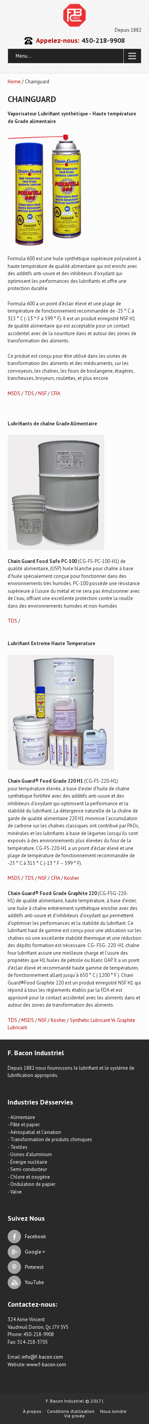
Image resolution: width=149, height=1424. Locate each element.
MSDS (14, 393)
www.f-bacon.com (46, 1364)
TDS (29, 393)
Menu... (24, 56)
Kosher (71, 878)
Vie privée (74, 1416)
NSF (42, 393)
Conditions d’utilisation (70, 1411)
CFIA (55, 393)
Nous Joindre (113, 1411)
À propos (32, 1411)
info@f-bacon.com (42, 1357)
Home (14, 81)
